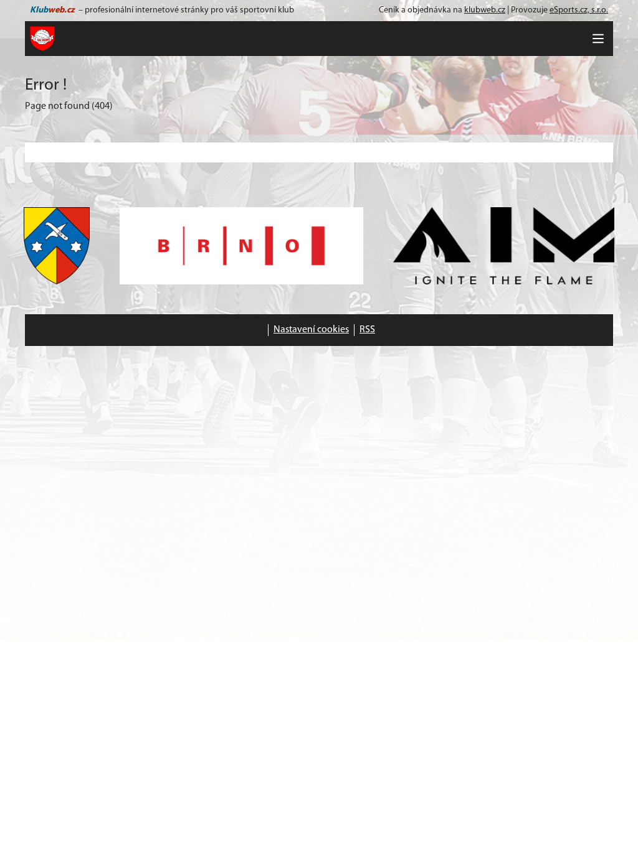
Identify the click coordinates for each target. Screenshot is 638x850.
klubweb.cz (484, 10)
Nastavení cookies (311, 330)
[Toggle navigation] (598, 39)
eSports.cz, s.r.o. (579, 10)
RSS (367, 330)
